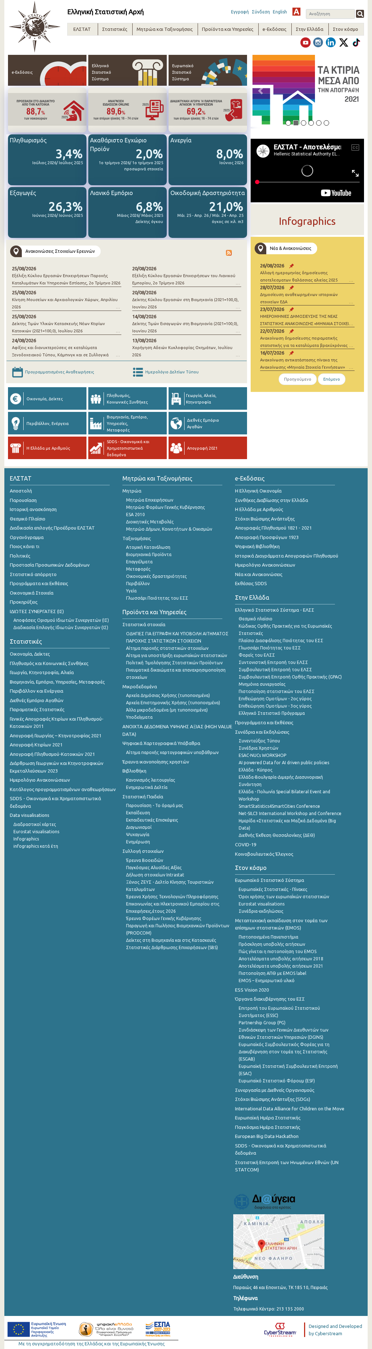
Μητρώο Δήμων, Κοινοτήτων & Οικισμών (169, 529)
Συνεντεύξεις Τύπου (259, 740)
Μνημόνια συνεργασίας (262, 684)
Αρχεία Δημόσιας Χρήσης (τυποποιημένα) (168, 695)
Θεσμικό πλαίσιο (255, 618)
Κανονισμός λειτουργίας (150, 780)
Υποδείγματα (139, 717)
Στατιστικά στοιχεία (143, 624)
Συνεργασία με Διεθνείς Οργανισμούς (274, 1090)
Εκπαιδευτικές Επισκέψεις (152, 820)
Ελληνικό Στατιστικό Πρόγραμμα (272, 713)
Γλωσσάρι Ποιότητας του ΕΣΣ (157, 598)
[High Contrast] (296, 12)
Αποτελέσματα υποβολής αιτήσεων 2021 (281, 966)
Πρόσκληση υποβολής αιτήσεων (272, 944)
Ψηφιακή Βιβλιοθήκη (257, 546)
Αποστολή (21, 490)
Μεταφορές (138, 569)
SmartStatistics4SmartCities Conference (279, 806)
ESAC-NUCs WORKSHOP (262, 755)
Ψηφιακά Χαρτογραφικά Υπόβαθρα (161, 743)
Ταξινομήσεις (136, 538)
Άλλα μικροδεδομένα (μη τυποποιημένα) (167, 710)
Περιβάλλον (138, 583)
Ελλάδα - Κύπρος (255, 769)
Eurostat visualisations (36, 831)
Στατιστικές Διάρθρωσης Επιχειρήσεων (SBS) (172, 947)
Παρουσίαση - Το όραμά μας (154, 805)
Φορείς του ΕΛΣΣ (257, 655)
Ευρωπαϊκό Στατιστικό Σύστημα (269, 880)
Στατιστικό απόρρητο (33, 574)
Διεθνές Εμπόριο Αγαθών (37, 700)
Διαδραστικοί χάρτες (34, 824)
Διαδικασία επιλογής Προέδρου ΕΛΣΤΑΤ (52, 527)
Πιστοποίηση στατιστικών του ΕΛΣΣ (277, 691)
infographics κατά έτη (35, 846)
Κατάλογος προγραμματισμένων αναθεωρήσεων (63, 789)
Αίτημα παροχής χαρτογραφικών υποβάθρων (172, 752)
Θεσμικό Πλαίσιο (27, 518)
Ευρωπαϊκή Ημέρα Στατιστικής (267, 1117)
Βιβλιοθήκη (134, 770)
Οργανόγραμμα (27, 537)
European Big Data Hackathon (267, 1136)
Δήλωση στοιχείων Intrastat (155, 874)
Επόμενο (331, 379)
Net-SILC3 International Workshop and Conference (290, 813)
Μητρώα (131, 490)
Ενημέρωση (138, 841)
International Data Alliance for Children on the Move (289, 1108)
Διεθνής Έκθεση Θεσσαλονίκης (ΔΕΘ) (277, 835)
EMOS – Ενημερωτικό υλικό (267, 980)
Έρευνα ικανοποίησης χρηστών (155, 761)
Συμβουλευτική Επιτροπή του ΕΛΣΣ (275, 669)
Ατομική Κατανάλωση (148, 547)
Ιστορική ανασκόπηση (33, 509)
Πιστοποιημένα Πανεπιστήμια (268, 937)
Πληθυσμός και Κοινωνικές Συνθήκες (49, 663)
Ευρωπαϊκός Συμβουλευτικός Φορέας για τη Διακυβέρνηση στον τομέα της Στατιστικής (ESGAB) (284, 1051)
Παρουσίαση (23, 500)
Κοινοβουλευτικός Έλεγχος (264, 853)
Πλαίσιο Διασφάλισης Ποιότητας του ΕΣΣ (281, 640)
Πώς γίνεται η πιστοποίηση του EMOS (277, 951)
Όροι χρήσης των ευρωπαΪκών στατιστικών (284, 896)
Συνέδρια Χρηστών (258, 748)
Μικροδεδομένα (139, 686)
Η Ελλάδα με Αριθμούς (259, 509)
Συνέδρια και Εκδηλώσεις (262, 731)
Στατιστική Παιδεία (142, 796)
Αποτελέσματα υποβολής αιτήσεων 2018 (281, 958)
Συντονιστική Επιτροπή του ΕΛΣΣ (273, 662)
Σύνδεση (261, 11)
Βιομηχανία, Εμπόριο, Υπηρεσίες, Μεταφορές (57, 681)
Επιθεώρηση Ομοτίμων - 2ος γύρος (275, 698)
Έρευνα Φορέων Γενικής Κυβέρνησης (163, 918)
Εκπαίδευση (138, 812)
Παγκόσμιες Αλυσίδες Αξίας (154, 867)
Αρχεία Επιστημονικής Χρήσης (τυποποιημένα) (173, 702)
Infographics (26, 838)
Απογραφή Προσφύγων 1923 (267, 537)
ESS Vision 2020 (252, 989)
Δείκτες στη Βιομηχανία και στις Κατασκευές (171, 940)
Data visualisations (29, 815)
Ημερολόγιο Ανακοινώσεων (40, 779)
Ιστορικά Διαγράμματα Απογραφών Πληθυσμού (286, 555)
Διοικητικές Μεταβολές (150, 521)
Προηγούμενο (297, 379)
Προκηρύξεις (23, 601)
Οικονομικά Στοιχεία (31, 592)
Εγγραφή (240, 11)
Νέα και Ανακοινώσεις (258, 574)
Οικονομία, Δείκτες (30, 653)
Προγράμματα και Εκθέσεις (39, 583)
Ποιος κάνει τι (24, 546)
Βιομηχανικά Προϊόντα (148, 554)
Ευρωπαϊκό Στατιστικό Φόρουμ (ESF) (277, 1080)
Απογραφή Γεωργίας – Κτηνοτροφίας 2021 (55, 735)
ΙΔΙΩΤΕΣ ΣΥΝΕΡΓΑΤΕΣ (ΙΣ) (37, 611)
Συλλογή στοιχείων (143, 851)
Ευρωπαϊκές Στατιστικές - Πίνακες (273, 889)
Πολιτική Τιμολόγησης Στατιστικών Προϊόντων (174, 662)
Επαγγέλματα (139, 561)
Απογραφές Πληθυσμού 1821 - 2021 (273, 527)
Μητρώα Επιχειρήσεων (149, 500)
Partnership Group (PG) (262, 1022)
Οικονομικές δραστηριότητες (156, 576)
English (280, 11)
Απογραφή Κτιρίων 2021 (36, 744)
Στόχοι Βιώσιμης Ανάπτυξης (265, 518)
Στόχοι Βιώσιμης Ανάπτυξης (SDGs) (272, 1099)
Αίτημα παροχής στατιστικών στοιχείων (167, 648)
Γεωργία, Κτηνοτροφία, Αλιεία (42, 672)
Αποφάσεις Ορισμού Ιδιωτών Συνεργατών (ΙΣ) (61, 620)
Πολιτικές (20, 555)
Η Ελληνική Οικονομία (258, 490)
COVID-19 (245, 844)
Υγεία (131, 590)
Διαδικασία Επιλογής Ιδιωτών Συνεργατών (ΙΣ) (60, 627)
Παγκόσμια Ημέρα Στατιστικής (267, 1127)
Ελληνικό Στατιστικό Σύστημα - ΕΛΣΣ (274, 609)
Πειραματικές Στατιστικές (37, 709)
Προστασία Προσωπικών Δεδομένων (50, 564)
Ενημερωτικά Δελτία (146, 787)
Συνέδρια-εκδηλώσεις (261, 911)
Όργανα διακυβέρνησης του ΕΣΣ (270, 998)
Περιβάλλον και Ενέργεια (36, 690)
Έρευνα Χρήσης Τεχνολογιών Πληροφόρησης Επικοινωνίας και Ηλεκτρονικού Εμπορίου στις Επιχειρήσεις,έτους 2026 (172, 903)
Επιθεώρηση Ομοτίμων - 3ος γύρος (275, 706)
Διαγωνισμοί (138, 827)
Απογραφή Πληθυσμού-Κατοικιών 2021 (52, 754)
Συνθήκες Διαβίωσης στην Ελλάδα (271, 500)
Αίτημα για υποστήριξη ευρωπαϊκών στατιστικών (176, 655)
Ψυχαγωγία (137, 834)
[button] (260, 91)
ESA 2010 (135, 514)
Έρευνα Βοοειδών (144, 860)
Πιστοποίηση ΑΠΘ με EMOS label (272, 973)
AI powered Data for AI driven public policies (284, 762)
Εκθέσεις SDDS (251, 583)
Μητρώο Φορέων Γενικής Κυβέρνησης (165, 507)
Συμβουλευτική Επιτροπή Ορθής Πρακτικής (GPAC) (290, 676)
